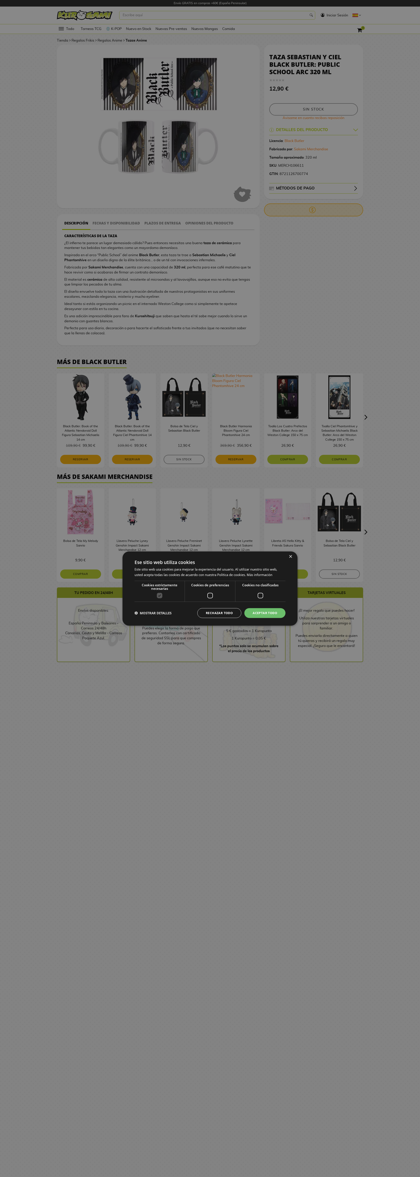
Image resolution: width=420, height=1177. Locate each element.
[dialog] (210, 588)
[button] (153, 613)
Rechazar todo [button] (219, 613)
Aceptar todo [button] (265, 613)
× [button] (290, 556)
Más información (259, 575)
